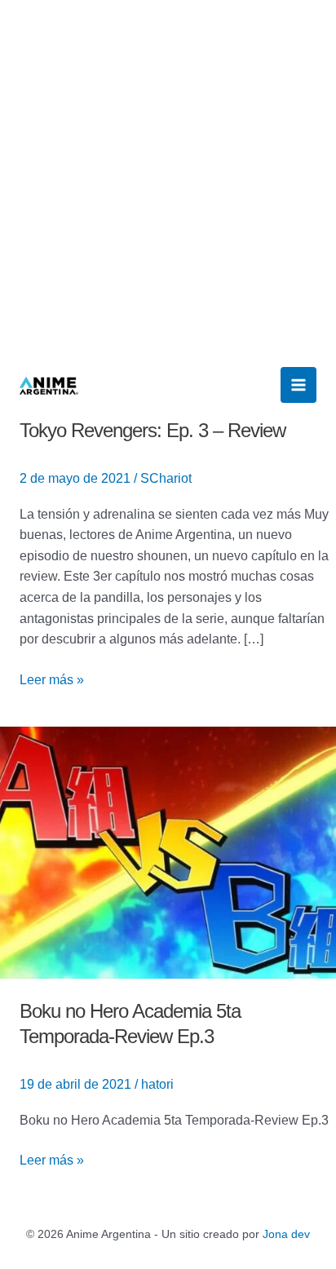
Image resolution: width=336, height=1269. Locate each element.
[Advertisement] (168, 176)
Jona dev (286, 1233)
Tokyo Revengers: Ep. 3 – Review (152, 430)
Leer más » (52, 678)
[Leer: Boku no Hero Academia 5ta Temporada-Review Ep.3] (168, 852)
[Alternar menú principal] (298, 385)
